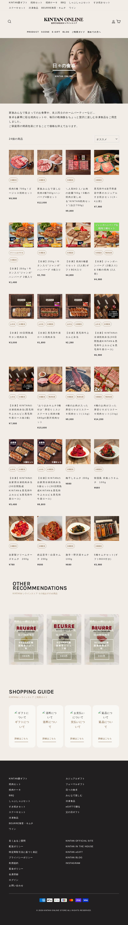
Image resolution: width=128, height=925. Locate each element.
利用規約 (13, 863)
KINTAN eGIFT (74, 852)
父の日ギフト (73, 812)
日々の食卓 (72, 790)
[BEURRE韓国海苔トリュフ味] (64, 639)
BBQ (63, 2)
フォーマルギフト (75, 784)
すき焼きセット (102, 2)
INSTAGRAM (73, 863)
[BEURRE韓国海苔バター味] (26, 639)
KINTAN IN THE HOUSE (79, 846)
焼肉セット (36, 2)
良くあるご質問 (17, 841)
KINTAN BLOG (74, 857)
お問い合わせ (16, 885)
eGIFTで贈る (73, 807)
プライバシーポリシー (21, 857)
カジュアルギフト (75, 778)
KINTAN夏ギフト (18, 2)
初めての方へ (94, 32)
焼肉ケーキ (52, 2)
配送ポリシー (16, 846)
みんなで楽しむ (74, 795)
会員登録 (13, 874)
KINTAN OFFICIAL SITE (80, 841)
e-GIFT (56, 32)
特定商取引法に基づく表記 (23, 852)
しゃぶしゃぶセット (80, 2)
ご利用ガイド (78, 32)
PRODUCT (33, 32)
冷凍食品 (33, 8)
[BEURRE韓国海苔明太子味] (101, 639)
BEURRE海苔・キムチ (53, 8)
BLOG (66, 32)
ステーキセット (17, 8)
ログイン (13, 880)
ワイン (72, 8)
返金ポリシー (16, 869)
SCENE (45, 32)
